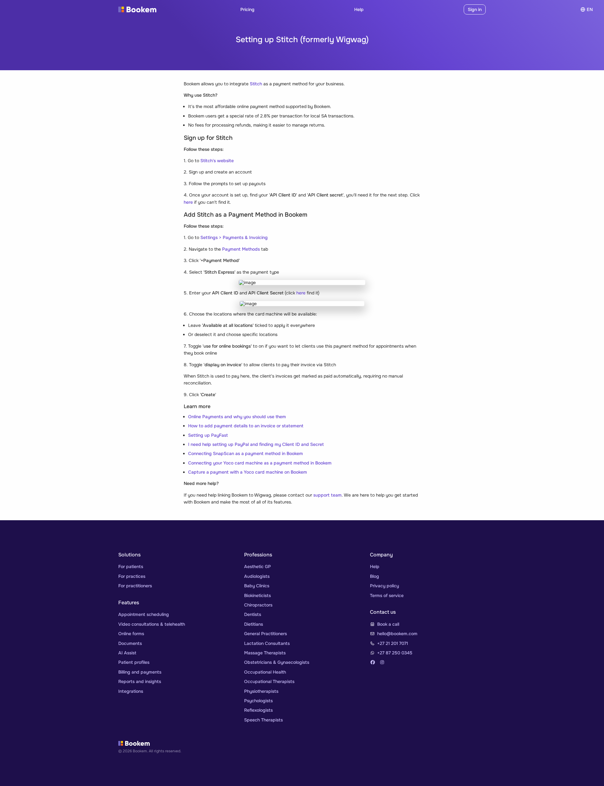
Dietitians (253, 624)
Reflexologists (258, 710)
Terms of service (387, 595)
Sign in (475, 9)
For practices (131, 576)
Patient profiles (133, 662)
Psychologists (258, 700)
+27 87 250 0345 (394, 653)
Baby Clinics (256, 586)
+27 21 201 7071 (392, 643)
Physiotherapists (261, 691)
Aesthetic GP (257, 566)
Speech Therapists (263, 720)
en (590, 9)
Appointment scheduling (143, 614)
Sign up (450, 9)
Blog (374, 576)
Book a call (388, 624)
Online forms (131, 633)
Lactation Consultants (267, 643)
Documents (130, 643)
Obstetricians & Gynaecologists (276, 662)
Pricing (247, 9)
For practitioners (135, 586)
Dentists (252, 614)
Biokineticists (257, 595)
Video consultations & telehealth (151, 624)
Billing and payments (139, 672)
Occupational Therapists (269, 681)
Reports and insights (139, 681)
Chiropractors (258, 605)
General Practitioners (265, 633)
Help (359, 9)
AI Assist (127, 653)
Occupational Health (265, 672)
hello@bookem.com (397, 633)
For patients (130, 566)
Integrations (130, 691)
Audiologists (257, 576)
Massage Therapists (265, 653)
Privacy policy (384, 586)
